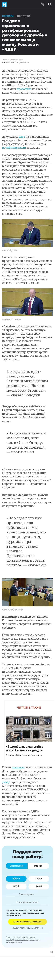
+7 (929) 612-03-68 (14, 942)
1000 (37, 878)
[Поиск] (50, 4)
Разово (38, 865)
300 (38, 886)
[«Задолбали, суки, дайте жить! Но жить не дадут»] (29, 731)
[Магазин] (42, 4)
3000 (15, 878)
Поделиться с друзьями (25, 928)
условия (21, 913)
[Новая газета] (5, 4)
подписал (18, 767)
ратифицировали (14, 147)
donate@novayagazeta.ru (17, 940)
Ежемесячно (17, 865)
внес (22, 136)
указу (6, 782)
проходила (24, 89)
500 (15, 886)
